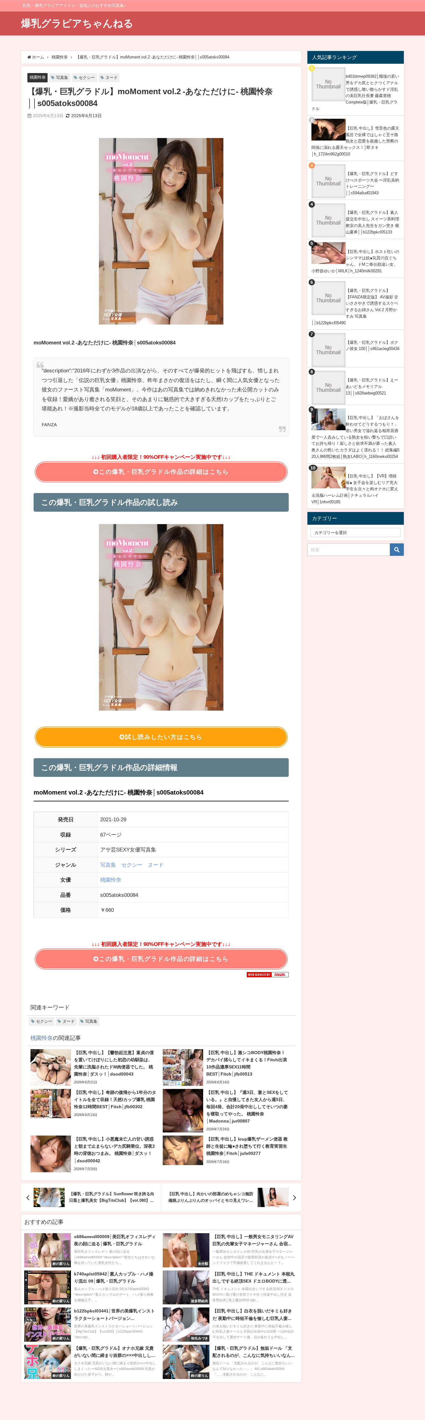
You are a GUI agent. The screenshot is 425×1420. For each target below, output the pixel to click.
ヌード (111, 78)
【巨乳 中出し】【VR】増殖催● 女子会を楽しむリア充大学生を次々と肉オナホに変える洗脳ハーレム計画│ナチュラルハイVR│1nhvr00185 (354, 489)
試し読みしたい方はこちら (164, 737)
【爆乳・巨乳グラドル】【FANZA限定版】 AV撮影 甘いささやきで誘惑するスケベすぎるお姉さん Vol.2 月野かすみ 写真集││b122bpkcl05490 (354, 306)
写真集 (62, 78)
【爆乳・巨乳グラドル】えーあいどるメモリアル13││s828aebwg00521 (372, 386)
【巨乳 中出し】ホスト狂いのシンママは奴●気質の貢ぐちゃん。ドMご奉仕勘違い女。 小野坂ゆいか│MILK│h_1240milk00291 (355, 261)
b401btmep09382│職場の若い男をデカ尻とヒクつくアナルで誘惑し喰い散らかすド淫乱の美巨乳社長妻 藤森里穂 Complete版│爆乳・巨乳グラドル (355, 92)
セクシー (87, 78)
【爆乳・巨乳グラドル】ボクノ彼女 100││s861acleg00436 (372, 345)
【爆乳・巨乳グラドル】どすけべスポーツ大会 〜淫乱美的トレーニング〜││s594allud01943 (372, 183)
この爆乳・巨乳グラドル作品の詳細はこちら (164, 472)
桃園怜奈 (38, 77)
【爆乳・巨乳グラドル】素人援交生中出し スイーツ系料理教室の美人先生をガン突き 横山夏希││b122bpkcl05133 (372, 222)
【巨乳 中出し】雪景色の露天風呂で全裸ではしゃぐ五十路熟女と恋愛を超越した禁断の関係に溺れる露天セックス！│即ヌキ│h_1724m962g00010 (355, 141)
